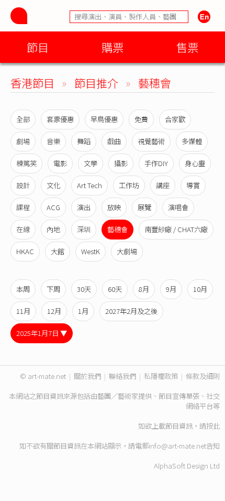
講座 (163, 185)
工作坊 (129, 185)
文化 (53, 185)
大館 (57, 251)
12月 (54, 311)
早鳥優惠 (104, 119)
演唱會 (178, 207)
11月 (23, 311)
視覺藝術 (151, 141)
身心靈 (195, 163)
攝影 (121, 163)
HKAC (25, 251)
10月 (200, 289)
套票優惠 (60, 119)
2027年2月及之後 (131, 311)
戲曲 (114, 141)
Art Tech (89, 185)
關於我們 (87, 376)
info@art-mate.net (177, 446)
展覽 (144, 207)
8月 (144, 289)
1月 (83, 311)
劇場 (23, 141)
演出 (84, 207)
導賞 (193, 185)
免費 (141, 119)
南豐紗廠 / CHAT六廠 (176, 229)
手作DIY (156, 163)
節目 (38, 47)
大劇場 (127, 251)
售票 (187, 47)
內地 (53, 229)
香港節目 (32, 82)
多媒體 (192, 141)
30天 (84, 289)
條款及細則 (203, 376)
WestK (90, 251)
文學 (90, 163)
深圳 (84, 229)
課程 (23, 207)
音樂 (53, 141)
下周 (53, 289)
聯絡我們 (122, 376)
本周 (23, 289)
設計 (23, 185)
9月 (171, 289)
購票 (112, 47)
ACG (53, 207)
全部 (23, 119)
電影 (60, 163)
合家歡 (175, 119)
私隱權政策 (161, 376)
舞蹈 (84, 141)
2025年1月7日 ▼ (41, 333)
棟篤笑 (26, 163)
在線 (23, 229)
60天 (115, 289)
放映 (114, 207)
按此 (213, 426)
